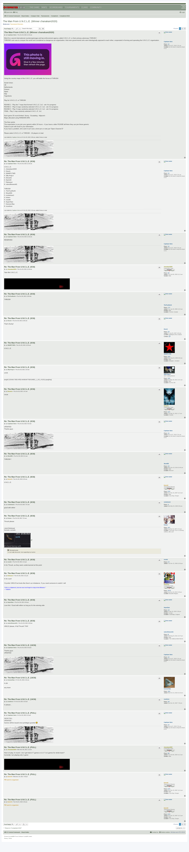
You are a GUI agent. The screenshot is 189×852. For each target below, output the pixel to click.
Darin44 (166, 485)
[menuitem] (15, 12)
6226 (169, 491)
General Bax (167, 688)
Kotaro (166, 525)
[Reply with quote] (159, 32)
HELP (183, 7)
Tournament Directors (16, 24)
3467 (169, 527)
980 (169, 273)
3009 (169, 378)
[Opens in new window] (18, 540)
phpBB (12, 836)
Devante (166, 405)
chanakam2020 (168, 266)
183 (169, 701)
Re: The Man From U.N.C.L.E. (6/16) (19, 454)
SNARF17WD (167, 354)
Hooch (166, 329)
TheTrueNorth (168, 305)
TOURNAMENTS (72, 7)
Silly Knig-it (167, 374)
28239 (169, 590)
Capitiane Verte (168, 41)
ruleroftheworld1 (168, 632)
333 (169, 331)
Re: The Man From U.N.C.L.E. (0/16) (19, 161)
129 (169, 610)
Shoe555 (166, 463)
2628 (169, 356)
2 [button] (182, 29)
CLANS (85, 7)
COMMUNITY (96, 7)
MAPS (44, 7)
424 (169, 466)
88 (168, 634)
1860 (169, 691)
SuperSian (167, 607)
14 (168, 504)
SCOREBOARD (55, 7)
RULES (183, 8)
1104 (169, 412)
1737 (169, 307)
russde (166, 559)
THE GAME (34, 7)
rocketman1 (167, 502)
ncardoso (166, 699)
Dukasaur (166, 584)
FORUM (183, 5)
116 (168, 44)
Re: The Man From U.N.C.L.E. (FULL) (20, 713)
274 (169, 562)
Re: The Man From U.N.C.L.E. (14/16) (20, 645)
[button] (185, 28)
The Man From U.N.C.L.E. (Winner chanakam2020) (30, 21)
